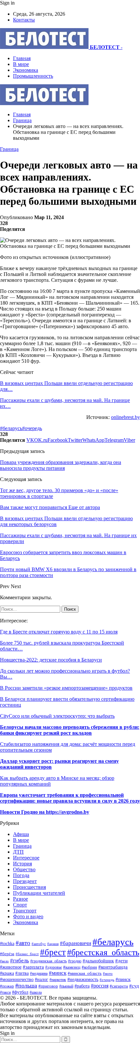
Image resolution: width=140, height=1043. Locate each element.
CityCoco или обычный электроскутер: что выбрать (57, 716)
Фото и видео (28, 916)
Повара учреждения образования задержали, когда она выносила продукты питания (60, 465)
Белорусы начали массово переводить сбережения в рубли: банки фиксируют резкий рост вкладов (69, 730)
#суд (134, 985)
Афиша (21, 834)
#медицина (39, 973)
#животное (10, 967)
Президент (25, 881)
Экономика (25, 70)
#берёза (7, 953)
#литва (22, 973)
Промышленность (33, 76)
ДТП (18, 852)
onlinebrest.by (125, 417)
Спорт (20, 904)
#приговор (48, 986)
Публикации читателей (39, 893)
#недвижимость (82, 979)
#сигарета (119, 986)
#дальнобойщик (98, 960)
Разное (20, 899)
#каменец (71, 967)
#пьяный (66, 986)
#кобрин (89, 967)
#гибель (19, 960)
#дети (121, 960)
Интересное (26, 857)
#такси (5, 992)
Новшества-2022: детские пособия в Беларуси (51, 660)
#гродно (74, 961)
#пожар (7, 986)
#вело (4, 961)
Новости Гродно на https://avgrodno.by (44, 812)
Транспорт (24, 910)
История (22, 863)
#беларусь (11, 428)
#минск (57, 973)
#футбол (20, 992)
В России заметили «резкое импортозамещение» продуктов (66, 688)
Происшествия (29, 887)
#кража (7, 973)
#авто (23, 942)
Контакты (24, 20)
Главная (22, 58)
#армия (53, 944)
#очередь (32, 428)
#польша (26, 985)
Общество (24, 869)
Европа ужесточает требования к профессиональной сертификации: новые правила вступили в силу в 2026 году (70, 798)
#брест (53, 952)
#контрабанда (113, 967)
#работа (82, 985)
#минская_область (85, 973)
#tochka (7, 943)
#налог (41, 979)
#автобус (39, 944)
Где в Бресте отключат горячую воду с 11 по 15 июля (59, 631)
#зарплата (33, 967)
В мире (21, 64)
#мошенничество (17, 979)
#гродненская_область (48, 961)
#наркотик (57, 980)
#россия (99, 985)
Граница (9, 149)
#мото (108, 973)
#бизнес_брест (27, 954)
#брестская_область (103, 952)
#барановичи (75, 943)
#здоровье (53, 967)
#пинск (123, 979)
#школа (36, 992)
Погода (21, 875)
